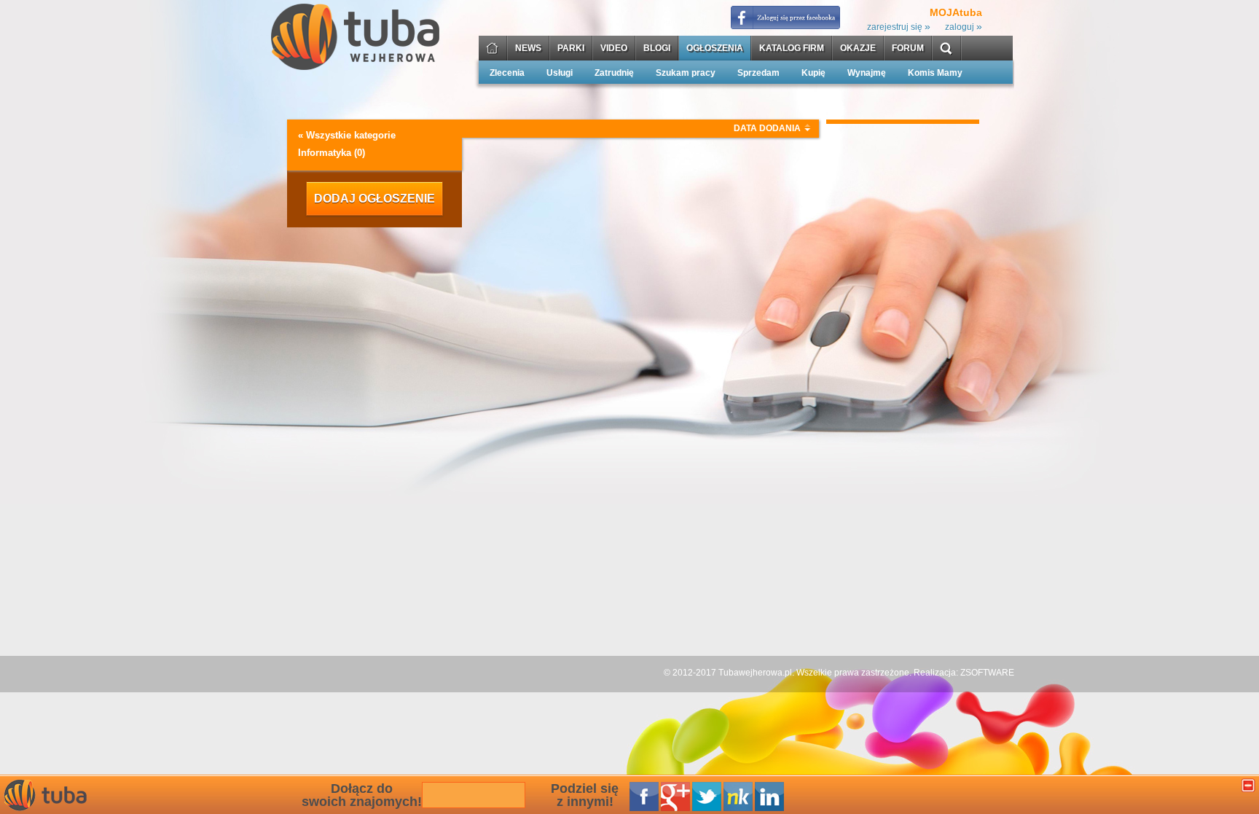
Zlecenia (507, 73)
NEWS (528, 48)
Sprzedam (758, 73)
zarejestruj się (898, 27)
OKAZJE (858, 48)
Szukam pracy (685, 73)
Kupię (813, 73)
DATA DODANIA (767, 128)
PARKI (570, 48)
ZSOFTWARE (987, 673)
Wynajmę (866, 73)
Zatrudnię (614, 73)
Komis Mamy (935, 73)
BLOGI (656, 48)
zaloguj (963, 27)
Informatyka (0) (331, 152)
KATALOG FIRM (791, 48)
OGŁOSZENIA (714, 48)
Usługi (559, 73)
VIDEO (613, 48)
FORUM (908, 48)
